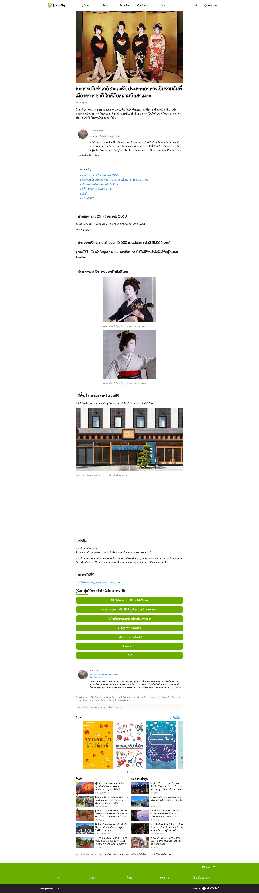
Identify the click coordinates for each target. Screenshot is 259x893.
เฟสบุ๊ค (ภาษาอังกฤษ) (129, 627)
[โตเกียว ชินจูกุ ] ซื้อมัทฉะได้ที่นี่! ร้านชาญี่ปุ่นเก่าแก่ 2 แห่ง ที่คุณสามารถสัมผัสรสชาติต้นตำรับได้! (111, 799)
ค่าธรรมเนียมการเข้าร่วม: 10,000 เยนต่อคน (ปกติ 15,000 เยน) (115, 179)
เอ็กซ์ (129, 655)
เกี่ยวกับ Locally (201, 877)
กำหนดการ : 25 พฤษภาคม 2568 (100, 175)
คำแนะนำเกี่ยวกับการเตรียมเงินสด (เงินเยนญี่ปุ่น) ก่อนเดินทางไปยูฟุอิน (166, 798)
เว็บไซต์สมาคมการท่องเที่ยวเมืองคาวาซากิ (129, 618)
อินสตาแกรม (129, 646)
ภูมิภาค (93, 877)
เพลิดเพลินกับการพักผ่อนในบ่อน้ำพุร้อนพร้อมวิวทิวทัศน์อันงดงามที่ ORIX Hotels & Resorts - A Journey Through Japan (165, 815)
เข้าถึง (85, 193)
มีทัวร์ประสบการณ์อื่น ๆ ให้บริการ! (129, 600)
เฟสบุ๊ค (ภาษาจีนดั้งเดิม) (129, 637)
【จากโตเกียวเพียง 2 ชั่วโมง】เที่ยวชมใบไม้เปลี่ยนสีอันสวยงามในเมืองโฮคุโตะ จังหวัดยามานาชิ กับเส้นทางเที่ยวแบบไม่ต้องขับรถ (111, 842)
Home (57, 877)
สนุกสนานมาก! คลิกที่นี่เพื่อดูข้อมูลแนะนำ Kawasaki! (129, 609)
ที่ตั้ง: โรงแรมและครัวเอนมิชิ (97, 189)
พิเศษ (129, 877)
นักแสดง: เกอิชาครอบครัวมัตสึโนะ (100, 184)
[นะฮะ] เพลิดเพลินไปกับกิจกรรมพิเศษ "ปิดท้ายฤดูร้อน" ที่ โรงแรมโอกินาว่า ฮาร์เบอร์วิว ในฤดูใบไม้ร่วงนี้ (166, 827)
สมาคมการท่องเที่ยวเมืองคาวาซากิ (105, 136)
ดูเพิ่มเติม (175, 717)
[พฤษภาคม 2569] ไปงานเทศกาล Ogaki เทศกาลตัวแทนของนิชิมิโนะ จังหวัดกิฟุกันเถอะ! (165, 840)
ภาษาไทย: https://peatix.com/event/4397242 (100, 582)
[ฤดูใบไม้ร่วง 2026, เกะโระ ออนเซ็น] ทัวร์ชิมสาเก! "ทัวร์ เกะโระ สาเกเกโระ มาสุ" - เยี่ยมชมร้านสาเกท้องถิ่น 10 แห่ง (166, 788)
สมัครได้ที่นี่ (88, 198)
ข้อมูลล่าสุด (165, 877)
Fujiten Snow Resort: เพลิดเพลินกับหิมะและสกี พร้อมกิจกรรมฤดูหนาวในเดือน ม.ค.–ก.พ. (111, 827)
